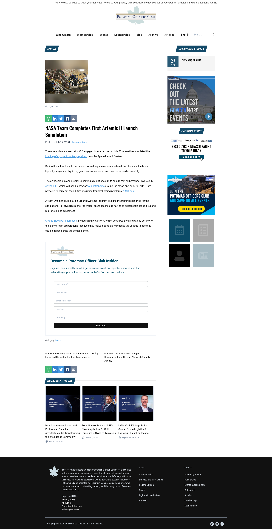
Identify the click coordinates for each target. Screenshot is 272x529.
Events (103, 34)
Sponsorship (122, 34)
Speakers (188, 495)
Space (58, 340)
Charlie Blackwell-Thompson (61, 220)
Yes (211, 2)
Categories (189, 490)
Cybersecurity (146, 474)
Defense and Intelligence (151, 479)
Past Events (190, 479)
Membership (85, 34)
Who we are (63, 34)
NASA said (129, 191)
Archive (153, 34)
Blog (139, 34)
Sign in (185, 34)
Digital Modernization (149, 495)
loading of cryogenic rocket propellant (66, 156)
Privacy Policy (68, 499)
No (215, 2)
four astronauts (96, 186)
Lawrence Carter (80, 142)
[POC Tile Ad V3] (191, 195)
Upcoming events (192, 474)
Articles (169, 34)
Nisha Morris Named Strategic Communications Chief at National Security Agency (127, 357)
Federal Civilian (146, 485)
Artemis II (50, 186)
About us (66, 503)
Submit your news (70, 509)
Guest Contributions (72, 506)
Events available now (194, 485)
